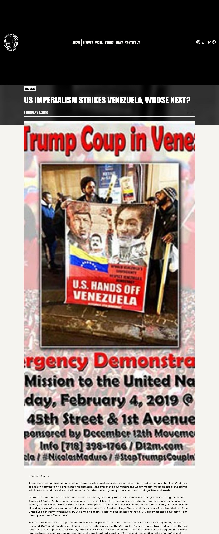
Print (190, 113)
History (88, 42)
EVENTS (109, 42)
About (76, 42)
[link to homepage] (11, 42)
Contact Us (132, 42)
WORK (99, 42)
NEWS (119, 42)
